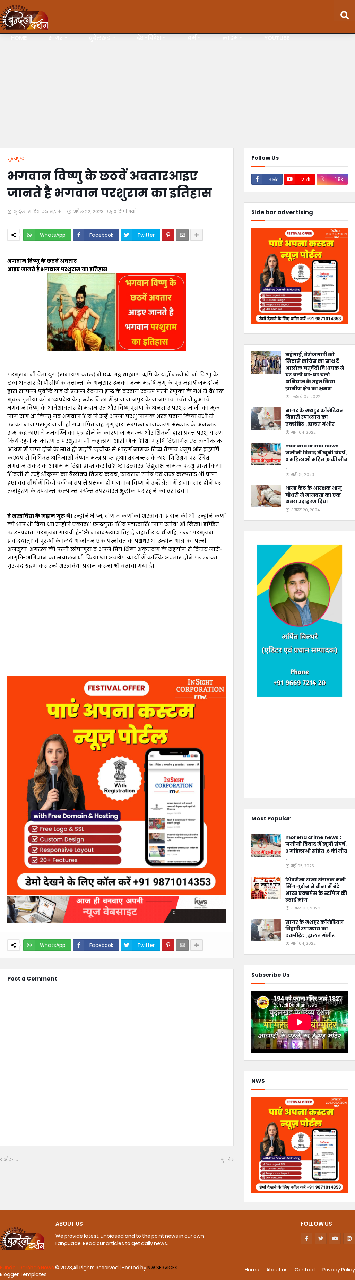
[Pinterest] (168, 235)
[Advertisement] (177, 92)
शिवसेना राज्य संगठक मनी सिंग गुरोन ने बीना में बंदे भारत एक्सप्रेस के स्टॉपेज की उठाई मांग (316, 890)
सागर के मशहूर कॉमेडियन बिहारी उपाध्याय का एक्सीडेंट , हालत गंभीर (314, 417)
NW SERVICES (162, 1267)
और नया (11, 1159)
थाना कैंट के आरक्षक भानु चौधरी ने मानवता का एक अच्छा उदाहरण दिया (313, 495)
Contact (305, 1269)
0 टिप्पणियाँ (124, 211)
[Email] (182, 235)
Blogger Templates (23, 1274)
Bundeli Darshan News (27, 1267)
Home (252, 1269)
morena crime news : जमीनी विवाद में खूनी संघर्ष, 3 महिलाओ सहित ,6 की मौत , (316, 456)
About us (277, 1269)
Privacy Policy (338, 1269)
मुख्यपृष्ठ (16, 158)
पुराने (225, 1159)
